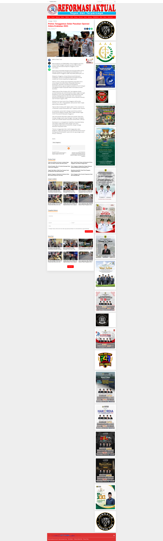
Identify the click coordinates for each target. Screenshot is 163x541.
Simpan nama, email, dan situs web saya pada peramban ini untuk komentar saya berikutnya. (69, 228)
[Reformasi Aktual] (81, 9)
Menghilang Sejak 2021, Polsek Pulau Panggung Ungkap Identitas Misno (80, 171)
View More (70, 266)
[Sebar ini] (85, 29)
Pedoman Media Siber (78, 539)
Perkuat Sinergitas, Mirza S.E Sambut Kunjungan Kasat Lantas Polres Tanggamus (59, 167)
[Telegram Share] (89, 29)
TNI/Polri (49, 29)
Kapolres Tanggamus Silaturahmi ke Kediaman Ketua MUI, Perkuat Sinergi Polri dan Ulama (58, 175)
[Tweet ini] (87, 29)
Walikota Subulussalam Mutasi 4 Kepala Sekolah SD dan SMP (59, 153)
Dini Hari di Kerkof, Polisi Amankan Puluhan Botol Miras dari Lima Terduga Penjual (55, 204)
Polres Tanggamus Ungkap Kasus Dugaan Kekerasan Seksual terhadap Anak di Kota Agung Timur (81, 167)
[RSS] (69, 148)
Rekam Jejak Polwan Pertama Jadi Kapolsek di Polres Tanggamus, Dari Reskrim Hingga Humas (81, 163)
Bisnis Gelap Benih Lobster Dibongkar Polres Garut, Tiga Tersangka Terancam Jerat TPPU (69, 191)
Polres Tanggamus (57, 142)
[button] (115, 2)
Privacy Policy (86, 539)
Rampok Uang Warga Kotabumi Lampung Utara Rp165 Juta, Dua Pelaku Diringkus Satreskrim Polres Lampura (77, 154)
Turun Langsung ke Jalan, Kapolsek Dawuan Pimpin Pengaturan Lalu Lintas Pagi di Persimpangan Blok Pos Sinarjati (86, 204)
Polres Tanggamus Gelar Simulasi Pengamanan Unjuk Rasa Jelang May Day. (81, 175)
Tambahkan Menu (53, 1)
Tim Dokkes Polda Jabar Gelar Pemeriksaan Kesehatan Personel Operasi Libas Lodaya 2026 (54, 191)
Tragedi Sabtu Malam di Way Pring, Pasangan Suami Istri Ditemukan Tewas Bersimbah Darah (58, 171)
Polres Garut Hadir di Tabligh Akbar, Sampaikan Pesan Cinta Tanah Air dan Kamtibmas (86, 191)
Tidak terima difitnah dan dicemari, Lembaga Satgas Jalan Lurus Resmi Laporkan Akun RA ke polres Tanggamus (58, 163)
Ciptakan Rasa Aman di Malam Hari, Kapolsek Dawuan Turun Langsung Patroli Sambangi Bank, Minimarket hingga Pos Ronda (70, 204)
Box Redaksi (70, 539)
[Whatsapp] (92, 29)
